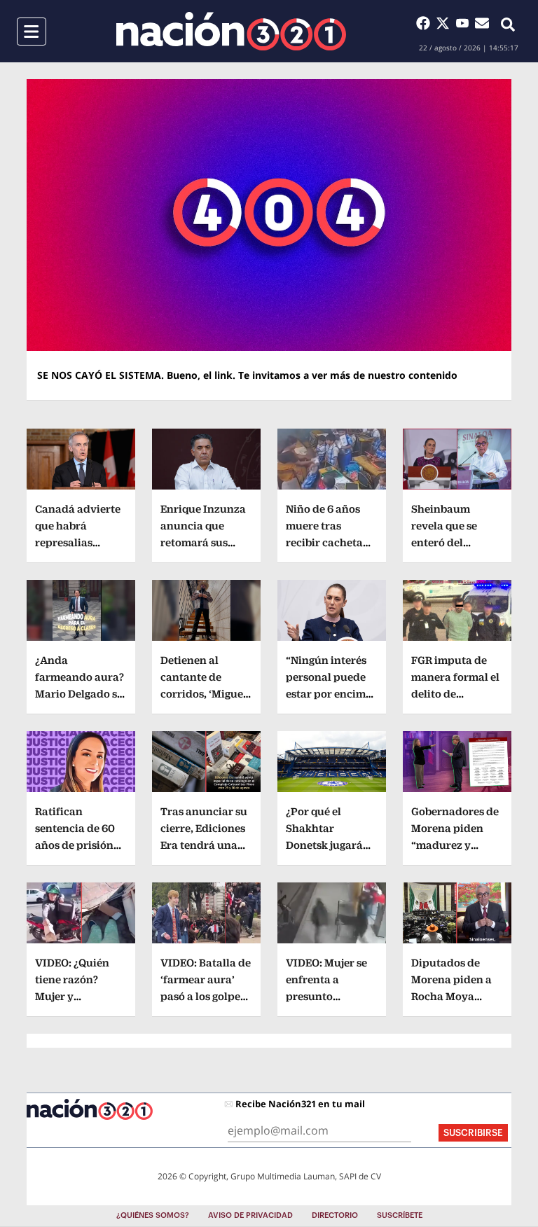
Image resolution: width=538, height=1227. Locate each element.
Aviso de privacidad (250, 1215)
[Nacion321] (231, 31)
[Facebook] (426, 23)
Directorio (335, 1215)
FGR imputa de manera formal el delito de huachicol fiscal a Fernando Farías (456, 693)
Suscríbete (399, 1215)
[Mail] (482, 23)
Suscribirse (473, 1132)
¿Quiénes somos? (152, 1215)
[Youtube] (465, 23)
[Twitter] (445, 23)
